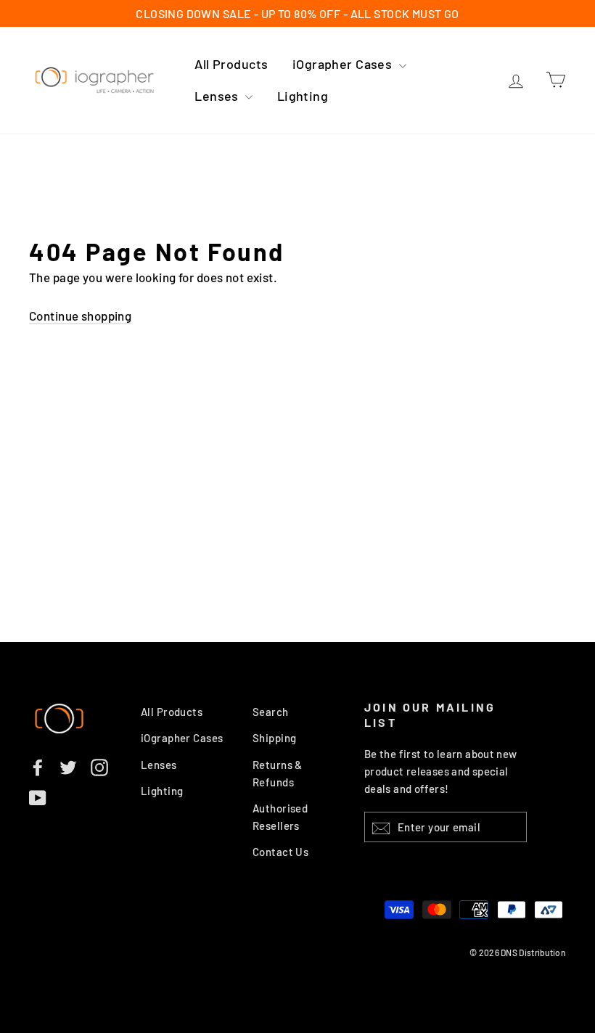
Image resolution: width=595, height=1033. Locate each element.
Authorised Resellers (280, 817)
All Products (231, 64)
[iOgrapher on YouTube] (37, 797)
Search (271, 711)
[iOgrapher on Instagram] (99, 766)
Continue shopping (80, 315)
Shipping (274, 737)
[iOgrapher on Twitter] (68, 766)
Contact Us (280, 851)
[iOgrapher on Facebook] (37, 766)
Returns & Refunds (278, 773)
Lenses (218, 96)
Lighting (302, 96)
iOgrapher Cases (343, 64)
